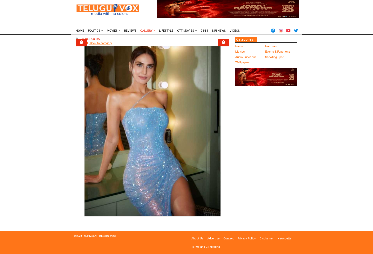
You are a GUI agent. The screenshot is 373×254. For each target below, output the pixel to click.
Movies (112, 30)
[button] (81, 42)
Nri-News (219, 30)
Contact (228, 238)
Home (80, 30)
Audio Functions (245, 57)
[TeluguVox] (108, 9)
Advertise (213, 238)
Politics (94, 30)
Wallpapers (242, 62)
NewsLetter (284, 238)
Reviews (130, 30)
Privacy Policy (247, 238)
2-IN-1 (204, 30)
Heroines (271, 46)
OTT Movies (186, 30)
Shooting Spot (274, 57)
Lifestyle (166, 30)
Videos (235, 30)
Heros (239, 46)
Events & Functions (277, 51)
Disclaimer (267, 238)
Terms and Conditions (205, 247)
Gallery (146, 30)
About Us (197, 238)
